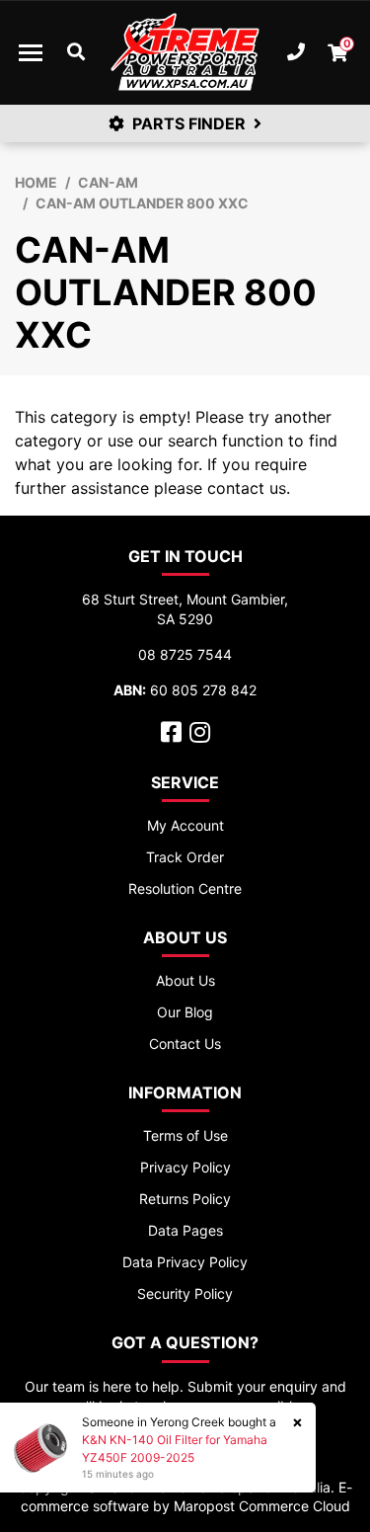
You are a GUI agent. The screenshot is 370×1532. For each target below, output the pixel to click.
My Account (185, 825)
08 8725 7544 (185, 654)
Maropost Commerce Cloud (262, 1505)
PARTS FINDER (189, 123)
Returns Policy (185, 1198)
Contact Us (185, 1043)
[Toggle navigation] (30, 52)
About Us (185, 980)
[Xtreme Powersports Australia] (185, 52)
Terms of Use (185, 1135)
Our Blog (185, 1012)
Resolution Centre (185, 888)
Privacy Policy (185, 1167)
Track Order (185, 856)
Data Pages (185, 1230)
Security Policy (185, 1293)
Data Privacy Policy (185, 1261)
